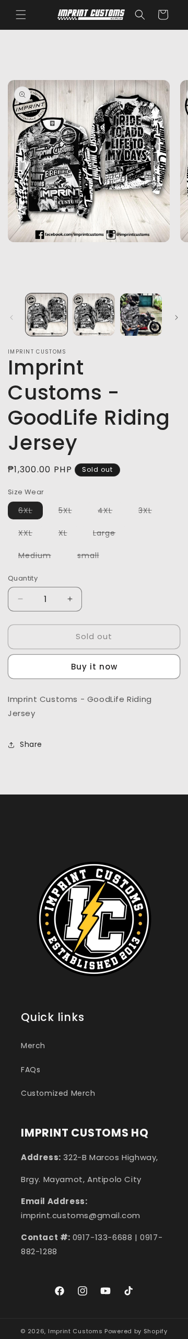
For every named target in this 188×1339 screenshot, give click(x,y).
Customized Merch (58, 1093)
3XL (150, 512)
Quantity (23, 578)
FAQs (30, 1069)
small (93, 557)
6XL (30, 512)
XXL (30, 534)
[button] (20, 14)
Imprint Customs (75, 1331)
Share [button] (31, 744)
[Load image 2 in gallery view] (93, 314)
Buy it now (94, 666)
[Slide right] (176, 317)
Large (109, 534)
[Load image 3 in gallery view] (141, 314)
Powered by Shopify (136, 1331)
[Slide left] (11, 317)
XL (68, 534)
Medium (40, 557)
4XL (110, 512)
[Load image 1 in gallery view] (46, 314)
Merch (33, 1045)
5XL (70, 512)
